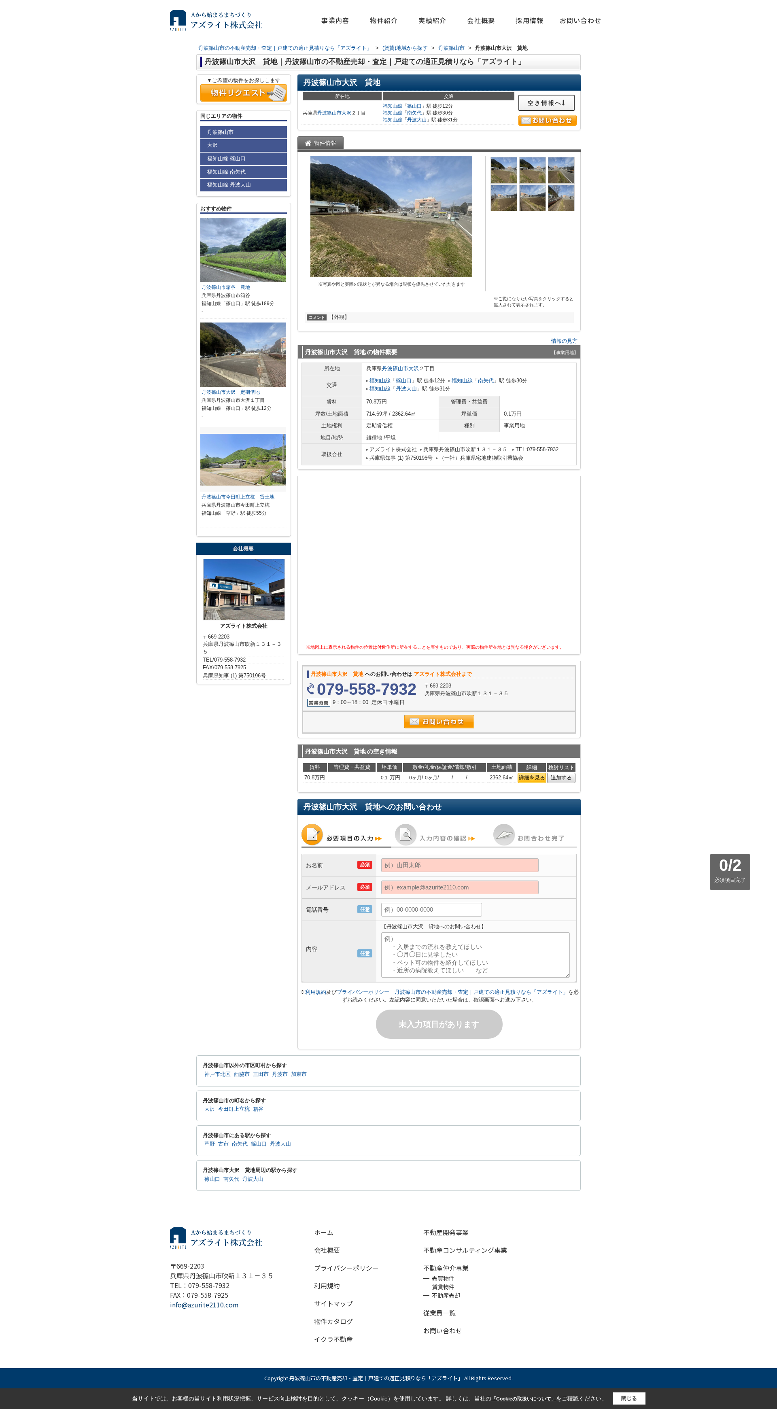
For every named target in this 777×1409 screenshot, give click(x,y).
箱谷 (258, 1109)
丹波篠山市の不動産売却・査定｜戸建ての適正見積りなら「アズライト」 (376, 1378)
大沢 (346, 113)
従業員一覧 (439, 1313)
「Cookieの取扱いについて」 (523, 1399)
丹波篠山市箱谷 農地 (226, 287)
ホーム (323, 1232)
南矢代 (414, 113)
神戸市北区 (217, 1074)
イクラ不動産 (333, 1339)
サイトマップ (333, 1303)
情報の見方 (564, 341)
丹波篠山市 (329, 113)
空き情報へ (545, 103)
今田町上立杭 (234, 1109)
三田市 (261, 1074)
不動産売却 (446, 1295)
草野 (209, 1144)
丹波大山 (417, 120)
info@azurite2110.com (204, 1304)
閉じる (629, 1398)
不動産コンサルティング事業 (465, 1250)
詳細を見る (532, 778)
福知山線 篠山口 (226, 158)
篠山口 (414, 106)
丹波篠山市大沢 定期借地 (231, 392)
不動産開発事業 (446, 1232)
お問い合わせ (580, 20)
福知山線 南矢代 (226, 172)
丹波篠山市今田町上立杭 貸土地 (238, 497)
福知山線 (392, 106)
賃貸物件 (443, 1287)
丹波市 (280, 1074)
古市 (223, 1144)
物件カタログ (333, 1321)
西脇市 (242, 1074)
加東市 (299, 1074)
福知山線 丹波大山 (229, 185)
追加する (561, 778)
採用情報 (529, 20)
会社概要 (481, 20)
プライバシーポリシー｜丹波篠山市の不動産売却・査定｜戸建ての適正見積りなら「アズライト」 (452, 992)
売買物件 (443, 1278)
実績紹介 (432, 20)
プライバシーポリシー (346, 1268)
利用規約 (315, 992)
